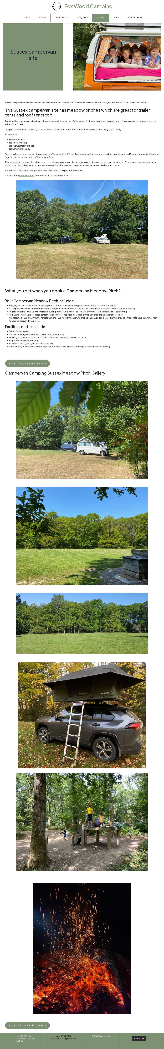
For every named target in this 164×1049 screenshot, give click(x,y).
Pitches (100, 17)
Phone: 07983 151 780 (63, 1036)
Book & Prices (135, 17)
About (27, 17)
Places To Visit (62, 17)
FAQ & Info (83, 17)
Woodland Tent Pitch (63, 154)
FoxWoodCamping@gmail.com (63, 1038)
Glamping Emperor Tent (41, 170)
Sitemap (101, 1038)
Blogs (116, 17)
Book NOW (139, 1038)
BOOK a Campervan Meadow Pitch (27, 363)
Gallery (42, 17)
